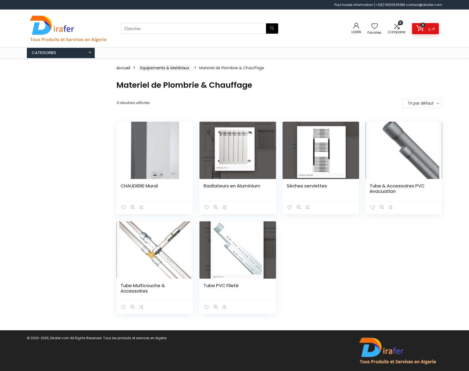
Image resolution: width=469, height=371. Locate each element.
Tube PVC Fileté (221, 285)
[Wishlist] (374, 26)
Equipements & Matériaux (164, 68)
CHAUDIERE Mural (139, 186)
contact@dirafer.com (424, 4)
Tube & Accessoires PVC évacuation (397, 188)
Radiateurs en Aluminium (232, 186)
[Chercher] (272, 28)
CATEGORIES (44, 52)
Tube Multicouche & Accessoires (143, 288)
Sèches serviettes (307, 186)
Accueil (123, 68)
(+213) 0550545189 (390, 4)
